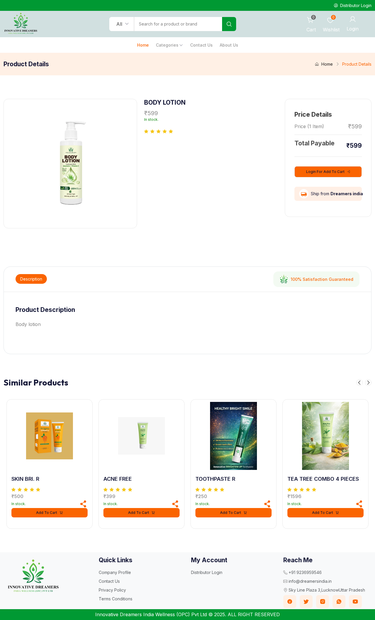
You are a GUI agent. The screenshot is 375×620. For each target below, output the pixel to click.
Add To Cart (46, 512)
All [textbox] (119, 24)
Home (143, 45)
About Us (229, 45)
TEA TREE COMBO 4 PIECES (323, 479)
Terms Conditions (115, 598)
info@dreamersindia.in (310, 581)
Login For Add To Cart (325, 171)
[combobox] (121, 24)
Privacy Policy (112, 589)
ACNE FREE (117, 479)
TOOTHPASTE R (215, 479)
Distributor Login (206, 572)
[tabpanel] (187, 317)
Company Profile (115, 572)
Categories (167, 45)
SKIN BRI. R (25, 479)
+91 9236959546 (305, 572)
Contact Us (201, 45)
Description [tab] (31, 278)
